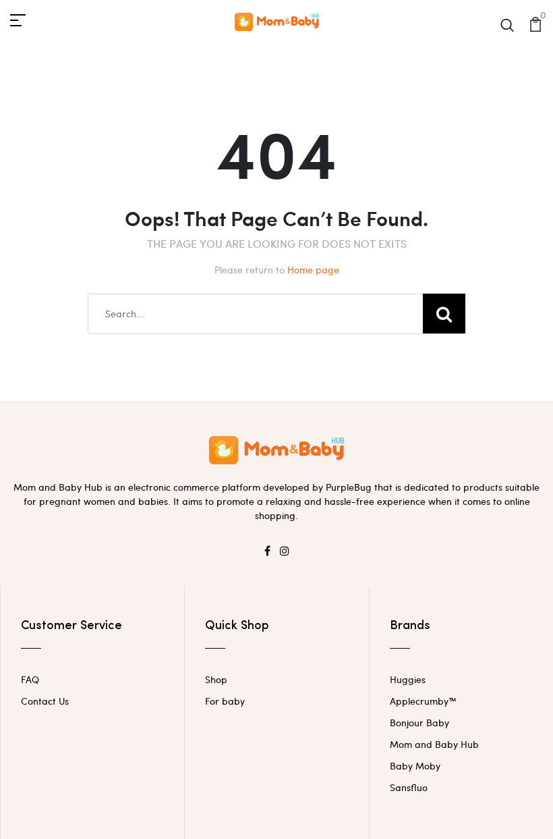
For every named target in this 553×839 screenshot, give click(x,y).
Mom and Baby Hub (434, 744)
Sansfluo (409, 787)
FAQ (30, 679)
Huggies (408, 679)
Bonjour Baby (419, 722)
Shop (216, 679)
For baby (225, 701)
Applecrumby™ (423, 701)
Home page (313, 269)
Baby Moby (415, 765)
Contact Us (45, 701)
